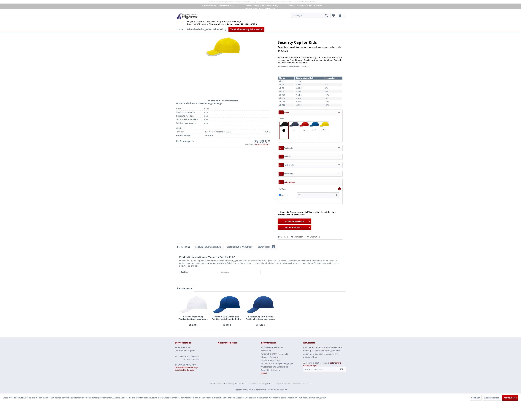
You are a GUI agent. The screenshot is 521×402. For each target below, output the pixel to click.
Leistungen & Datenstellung (208, 247)
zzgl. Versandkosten (262, 144)
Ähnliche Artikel (184, 288)
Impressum (265, 350)
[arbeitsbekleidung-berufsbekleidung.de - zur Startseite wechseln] (187, 16)
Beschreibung (183, 247)
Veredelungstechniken (270, 360)
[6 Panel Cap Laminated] (227, 304)
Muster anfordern (293, 227)
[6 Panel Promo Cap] (193, 304)
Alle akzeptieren (491, 397)
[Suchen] (326, 15)
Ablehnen (475, 397)
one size (285, 195)
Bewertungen (266, 247)
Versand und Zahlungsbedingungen (276, 363)
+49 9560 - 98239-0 (248, 24)
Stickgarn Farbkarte (269, 357)
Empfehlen (314, 236)
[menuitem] (310, 15)
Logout (263, 373)
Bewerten (299, 236)
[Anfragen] (342, 15)
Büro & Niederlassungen (271, 347)
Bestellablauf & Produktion (239, 247)
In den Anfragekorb (294, 221)
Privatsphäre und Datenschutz (274, 366)
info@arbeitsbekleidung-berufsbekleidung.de (186, 368)
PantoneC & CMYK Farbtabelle (274, 354)
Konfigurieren (510, 397)
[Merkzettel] (333, 15)
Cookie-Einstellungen (270, 370)
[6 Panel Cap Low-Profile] (260, 304)
